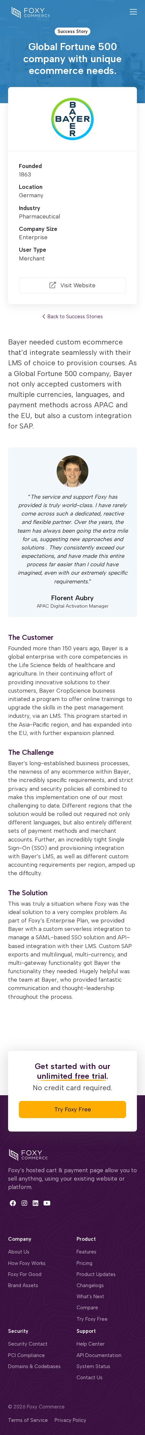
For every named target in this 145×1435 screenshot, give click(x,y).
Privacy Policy (70, 1420)
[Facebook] (13, 1203)
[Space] (28, 1154)
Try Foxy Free (72, 1109)
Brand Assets (23, 1285)
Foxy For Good (24, 1274)
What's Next (90, 1297)
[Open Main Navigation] (133, 13)
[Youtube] (47, 1203)
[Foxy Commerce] (31, 12)
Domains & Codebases (34, 1366)
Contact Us (90, 1378)
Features (86, 1252)
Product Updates (96, 1274)
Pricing (84, 1263)
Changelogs (90, 1285)
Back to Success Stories (74, 317)
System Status (93, 1366)
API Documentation (99, 1355)
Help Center (91, 1344)
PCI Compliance (26, 1355)
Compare (87, 1308)
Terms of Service (28, 1420)
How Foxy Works (27, 1263)
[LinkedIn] (35, 1203)
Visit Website (77, 285)
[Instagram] (24, 1203)
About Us (18, 1252)
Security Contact (28, 1344)
